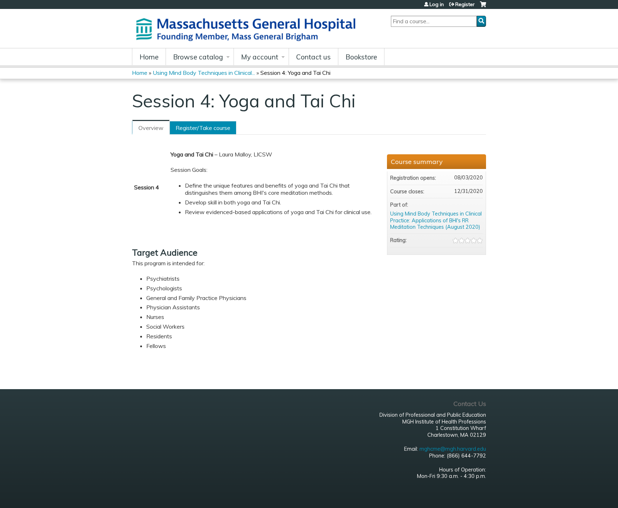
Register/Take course (203, 127)
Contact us (313, 57)
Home (148, 57)
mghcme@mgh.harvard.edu (453, 449)
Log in (437, 4)
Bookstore (361, 57)
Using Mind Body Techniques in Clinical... (204, 72)
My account (259, 57)
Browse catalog (198, 57)
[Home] (248, 28)
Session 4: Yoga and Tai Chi (295, 72)
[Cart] (483, 7)
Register (465, 4)
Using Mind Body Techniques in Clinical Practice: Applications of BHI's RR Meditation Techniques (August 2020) (436, 220)
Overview (150, 127)
